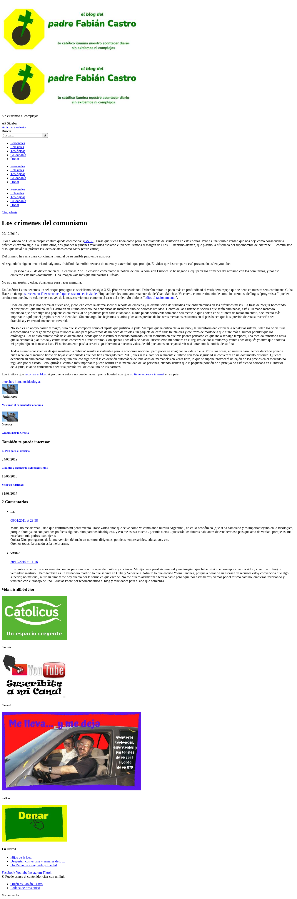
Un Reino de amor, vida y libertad (33, 865)
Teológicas (17, 151)
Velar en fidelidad (12, 484)
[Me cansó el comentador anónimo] (10, 392)
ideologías (34, 381)
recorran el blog (35, 374)
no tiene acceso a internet (147, 374)
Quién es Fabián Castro (26, 884)
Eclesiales (17, 147)
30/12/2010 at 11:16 (24, 562)
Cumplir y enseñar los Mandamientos (25, 467)
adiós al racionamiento (160, 297)
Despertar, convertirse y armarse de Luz (37, 861)
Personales (17, 143)
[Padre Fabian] (71, 108)
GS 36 (88, 241)
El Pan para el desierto (16, 450)
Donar (14, 159)
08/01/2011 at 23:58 (24, 520)
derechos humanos (14, 381)
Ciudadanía (18, 155)
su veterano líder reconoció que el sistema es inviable (60, 294)
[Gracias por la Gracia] (10, 420)
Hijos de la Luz (21, 857)
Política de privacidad (25, 888)
